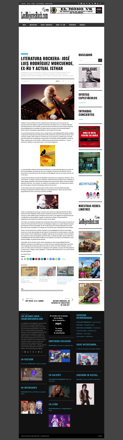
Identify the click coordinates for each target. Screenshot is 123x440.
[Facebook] (78, 3)
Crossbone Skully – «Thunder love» (86, 330)
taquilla (81, 119)
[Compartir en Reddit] (68, 83)
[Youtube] (97, 3)
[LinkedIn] (84, 3)
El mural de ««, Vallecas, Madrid (33, 363)
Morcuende (40, 290)
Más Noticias (24, 54)
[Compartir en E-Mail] (73, 83)
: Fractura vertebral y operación (88, 379)
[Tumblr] (92, 3)
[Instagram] (81, 3)
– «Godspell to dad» (85, 325)
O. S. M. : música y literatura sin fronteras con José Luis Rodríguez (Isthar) (29, 278)
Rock (62, 290)
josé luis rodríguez (28, 290)
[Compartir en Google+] (66, 81)
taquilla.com (82, 103)
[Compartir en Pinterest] (68, 81)
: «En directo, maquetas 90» (61, 345)
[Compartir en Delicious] (66, 83)
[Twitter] (95, 3)
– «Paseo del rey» (88, 322)
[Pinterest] (86, 3)
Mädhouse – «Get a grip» (83, 333)
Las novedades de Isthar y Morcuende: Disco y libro (45, 277)
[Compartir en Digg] (71, 83)
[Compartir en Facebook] (61, 81)
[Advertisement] (61, 40)
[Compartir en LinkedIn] (73, 81)
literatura (35, 290)
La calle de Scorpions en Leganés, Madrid (88, 349)
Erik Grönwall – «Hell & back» (84, 336)
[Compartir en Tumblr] (71, 81)
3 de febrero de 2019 (26, 81)
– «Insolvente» (88, 328)
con (55, 408)
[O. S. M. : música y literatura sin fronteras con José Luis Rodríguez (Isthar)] (29, 271)
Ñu (44, 290)
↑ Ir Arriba (99, 436)
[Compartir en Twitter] (63, 81)
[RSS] (89, 3)
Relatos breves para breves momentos (52, 290)
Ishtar (22, 290)
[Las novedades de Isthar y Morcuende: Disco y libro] (47, 271)
